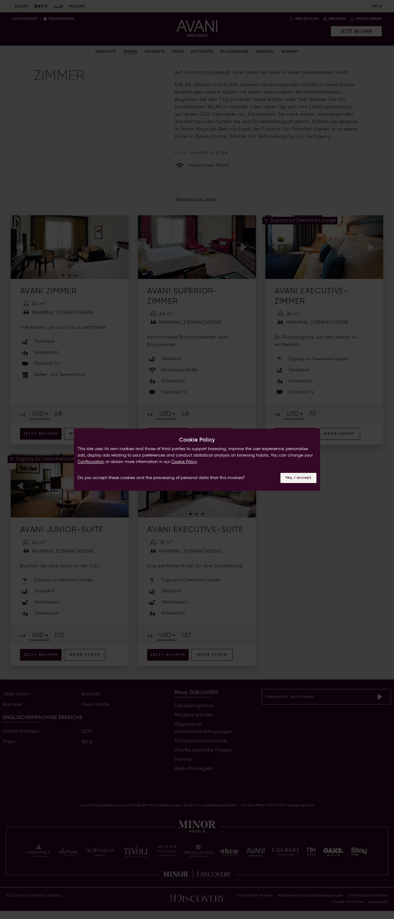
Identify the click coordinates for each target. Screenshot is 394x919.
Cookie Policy (184, 462)
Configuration (91, 462)
